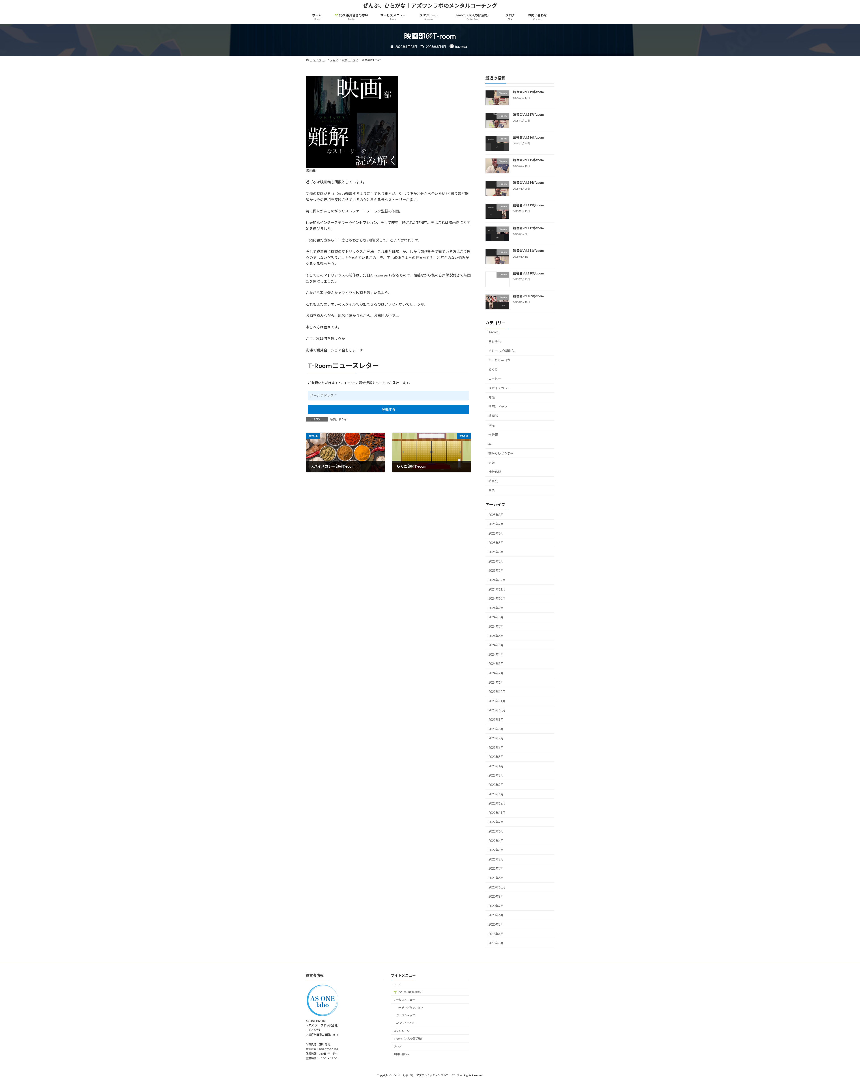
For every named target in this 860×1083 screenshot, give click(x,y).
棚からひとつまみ (500, 453)
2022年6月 (496, 831)
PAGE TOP (837, 1046)
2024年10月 (496, 598)
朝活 (491, 425)
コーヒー (494, 379)
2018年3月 (496, 943)
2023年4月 (496, 766)
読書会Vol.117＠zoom (528, 114)
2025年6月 (496, 533)
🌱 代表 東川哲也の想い (407, 992)
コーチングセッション (409, 1007)
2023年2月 (496, 785)
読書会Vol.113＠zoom (528, 205)
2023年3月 (496, 775)
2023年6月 (496, 747)
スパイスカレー (499, 388)
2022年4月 (496, 841)
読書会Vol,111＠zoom (528, 251)
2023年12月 (496, 691)
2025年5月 (496, 543)
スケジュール (401, 1031)
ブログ (397, 1046)
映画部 (493, 416)
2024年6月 (496, 636)
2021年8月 (496, 859)
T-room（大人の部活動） (408, 1038)
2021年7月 (496, 869)
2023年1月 (496, 794)
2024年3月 (496, 664)
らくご (493, 369)
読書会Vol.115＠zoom (528, 160)
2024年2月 (496, 673)
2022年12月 (496, 803)
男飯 (491, 462)
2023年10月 (496, 710)
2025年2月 (496, 561)
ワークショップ (405, 1015)
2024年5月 (496, 645)
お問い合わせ (401, 1054)
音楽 (491, 490)
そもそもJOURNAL (501, 351)
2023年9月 (496, 719)
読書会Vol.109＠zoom (528, 296)
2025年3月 (496, 552)
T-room (493, 332)
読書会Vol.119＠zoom (528, 92)
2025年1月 (496, 571)
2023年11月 (496, 701)
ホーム (397, 984)
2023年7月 (496, 738)
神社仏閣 (494, 472)
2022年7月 (496, 822)
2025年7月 (496, 524)
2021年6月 (496, 878)
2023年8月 (496, 729)
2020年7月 (496, 906)
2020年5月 (496, 924)
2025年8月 (496, 515)
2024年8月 (496, 617)
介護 (491, 397)
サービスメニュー (404, 1000)
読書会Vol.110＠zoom (528, 273)
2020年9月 (496, 896)
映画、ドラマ (338, 419)
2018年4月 (496, 934)
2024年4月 (496, 654)
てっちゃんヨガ (499, 360)
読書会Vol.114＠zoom (528, 182)
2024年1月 (496, 682)
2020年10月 (496, 887)
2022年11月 (496, 813)
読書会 (493, 481)
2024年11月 (496, 589)
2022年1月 (496, 850)
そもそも (494, 341)
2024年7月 (496, 626)
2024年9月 (496, 608)
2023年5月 (496, 757)
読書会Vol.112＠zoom (528, 228)
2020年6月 (496, 915)
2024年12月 (496, 580)
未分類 (493, 435)
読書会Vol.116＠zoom (528, 137)
